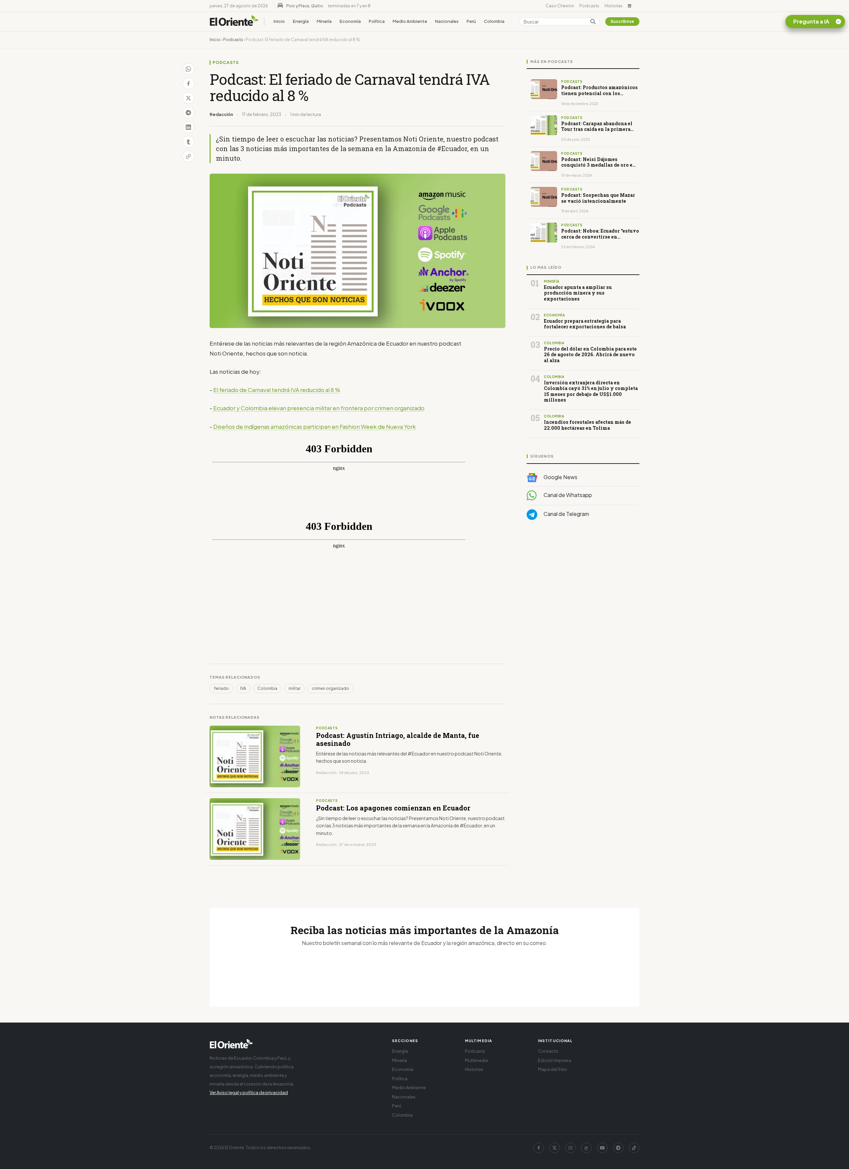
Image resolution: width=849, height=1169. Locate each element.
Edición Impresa (554, 1060)
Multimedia (476, 1060)
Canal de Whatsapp (567, 494)
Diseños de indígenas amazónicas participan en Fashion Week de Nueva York (314, 426)
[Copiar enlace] (188, 156)
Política (377, 21)
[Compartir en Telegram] (188, 113)
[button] (629, 6)
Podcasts (589, 5)
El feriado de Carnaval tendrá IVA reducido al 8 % (276, 389)
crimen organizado (330, 688)
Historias (613, 5)
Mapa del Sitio (552, 1069)
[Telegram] (618, 1147)
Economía (350, 21)
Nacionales (447, 21)
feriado (221, 688)
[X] (554, 1147)
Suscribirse (622, 21)
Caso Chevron (560, 5)
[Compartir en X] (188, 98)
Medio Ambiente (410, 21)
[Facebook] (538, 1147)
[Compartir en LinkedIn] (188, 127)
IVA (243, 688)
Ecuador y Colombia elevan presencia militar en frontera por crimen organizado (318, 408)
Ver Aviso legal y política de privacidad (249, 1092)
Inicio (279, 21)
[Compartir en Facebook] (188, 83)
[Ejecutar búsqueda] (593, 21)
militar (294, 688)
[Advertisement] (583, 591)
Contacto (548, 1051)
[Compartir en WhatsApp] (188, 69)
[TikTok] (634, 1147)
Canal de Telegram (566, 513)
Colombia (494, 21)
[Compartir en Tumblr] (188, 142)
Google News (560, 476)
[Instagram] (570, 1147)
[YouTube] (602, 1147)
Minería (324, 21)
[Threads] (586, 1147)
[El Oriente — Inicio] (234, 21)
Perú (471, 21)
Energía (301, 21)
